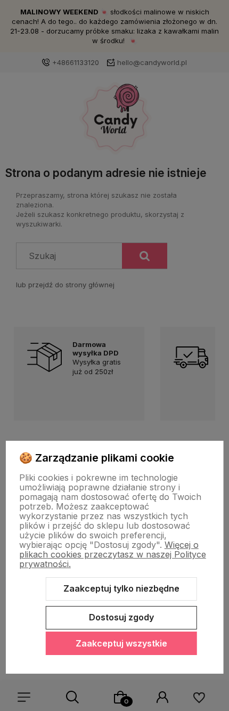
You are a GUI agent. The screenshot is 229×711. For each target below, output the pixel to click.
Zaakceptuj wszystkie (121, 643)
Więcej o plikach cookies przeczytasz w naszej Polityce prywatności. (112, 554)
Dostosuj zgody (121, 617)
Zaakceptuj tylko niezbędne (121, 588)
